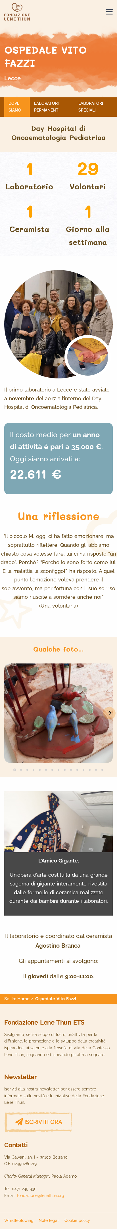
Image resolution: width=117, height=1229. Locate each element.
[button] (109, 713)
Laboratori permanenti (47, 106)
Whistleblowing (19, 1220)
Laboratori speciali (90, 106)
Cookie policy (77, 1220)
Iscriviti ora (43, 1122)
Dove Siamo (15, 106)
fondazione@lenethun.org (40, 1195)
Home (23, 998)
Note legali (49, 1220)
